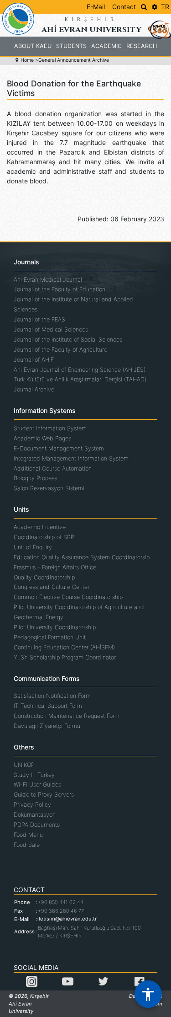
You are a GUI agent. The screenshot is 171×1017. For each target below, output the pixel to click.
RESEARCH (141, 46)
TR (165, 7)
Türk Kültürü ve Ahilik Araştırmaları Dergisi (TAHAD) (80, 379)
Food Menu (28, 834)
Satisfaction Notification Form (52, 695)
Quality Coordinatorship (44, 577)
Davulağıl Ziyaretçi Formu (47, 726)
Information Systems (45, 410)
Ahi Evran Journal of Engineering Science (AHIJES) (79, 369)
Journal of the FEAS (39, 319)
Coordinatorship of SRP (44, 537)
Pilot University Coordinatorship (55, 627)
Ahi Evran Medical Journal (48, 279)
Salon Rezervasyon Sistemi (49, 488)
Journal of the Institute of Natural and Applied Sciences (73, 304)
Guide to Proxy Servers (44, 794)
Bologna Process (35, 478)
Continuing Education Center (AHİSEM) (64, 647)
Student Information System (50, 428)
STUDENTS (71, 46)
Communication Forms (47, 678)
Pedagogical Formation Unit (50, 637)
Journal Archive (34, 389)
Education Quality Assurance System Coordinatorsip (82, 557)
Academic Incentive (40, 527)
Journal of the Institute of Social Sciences (68, 339)
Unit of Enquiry (33, 547)
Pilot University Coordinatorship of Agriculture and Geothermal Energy (79, 612)
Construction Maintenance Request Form (66, 715)
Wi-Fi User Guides (37, 784)
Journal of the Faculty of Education (59, 289)
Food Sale (27, 844)
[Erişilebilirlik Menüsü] (148, 994)
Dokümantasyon (35, 814)
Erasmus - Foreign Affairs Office (55, 567)
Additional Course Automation (53, 468)
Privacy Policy (32, 804)
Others (24, 747)
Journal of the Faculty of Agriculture (60, 349)
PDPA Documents (37, 824)
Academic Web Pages (42, 438)
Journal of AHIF (34, 359)
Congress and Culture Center (51, 586)
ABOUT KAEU (33, 46)
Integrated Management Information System (71, 458)
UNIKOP (24, 764)
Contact (124, 7)
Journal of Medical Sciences (51, 329)
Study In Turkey (34, 774)
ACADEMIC (106, 46)
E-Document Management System (59, 448)
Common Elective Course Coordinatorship (68, 597)
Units (21, 509)
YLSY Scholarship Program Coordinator (65, 657)
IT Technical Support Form (48, 705)
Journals (26, 262)
